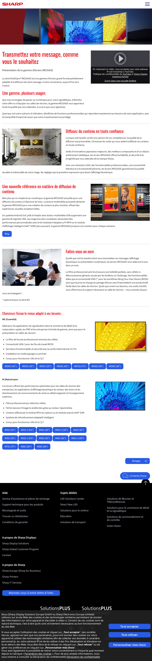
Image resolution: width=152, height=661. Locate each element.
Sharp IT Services (12, 583)
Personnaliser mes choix (129, 645)
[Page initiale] (12, 4)
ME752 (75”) (80, 366)
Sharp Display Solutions (15, 543)
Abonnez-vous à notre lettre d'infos (31, 593)
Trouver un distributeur (15, 516)
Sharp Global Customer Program (20, 549)
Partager (136, 461)
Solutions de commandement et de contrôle (125, 518)
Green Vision (114, 526)
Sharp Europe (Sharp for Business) (21, 571)
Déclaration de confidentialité (83, 656)
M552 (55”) (44, 438)
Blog (7, 233)
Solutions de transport (73, 522)
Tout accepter (129, 626)
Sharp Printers (10, 577)
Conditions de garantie (15, 522)
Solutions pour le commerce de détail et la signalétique (128, 509)
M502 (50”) (78, 430)
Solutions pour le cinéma (74, 510)
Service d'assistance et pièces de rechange (26, 499)
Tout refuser (129, 635)
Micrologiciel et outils (14, 510)
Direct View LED (68, 504)
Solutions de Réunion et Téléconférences (120, 500)
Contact (6, 555)
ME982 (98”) (115, 366)
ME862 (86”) (97, 366)
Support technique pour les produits (22, 504)
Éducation (66, 516)
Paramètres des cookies (38, 653)
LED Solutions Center (72, 499)
